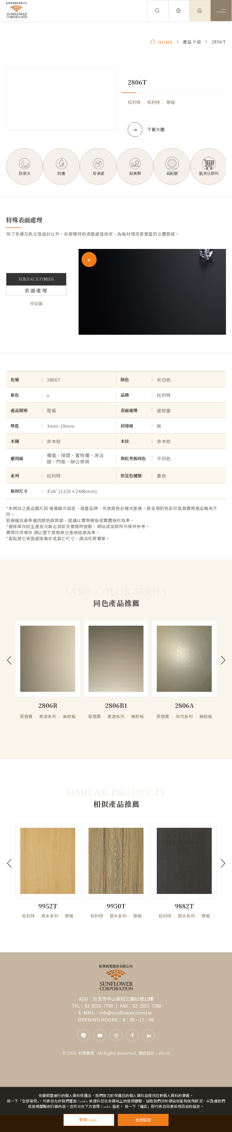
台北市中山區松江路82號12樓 (123, 998)
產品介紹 (192, 42)
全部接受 (143, 1120)
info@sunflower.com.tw (125, 1012)
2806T (218, 42)
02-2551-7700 (99, 1005)
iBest (164, 1053)
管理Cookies (88, 1119)
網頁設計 (147, 1053)
